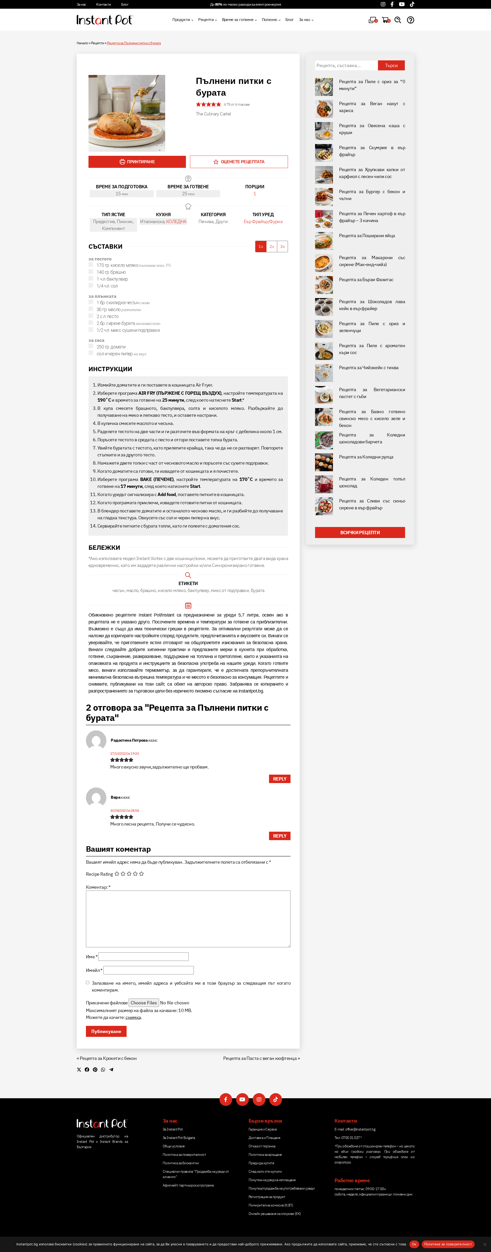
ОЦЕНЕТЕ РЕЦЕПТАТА (242, 161)
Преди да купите (261, 1163)
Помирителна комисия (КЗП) (271, 1205)
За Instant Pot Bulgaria (179, 1137)
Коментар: (98, 887)
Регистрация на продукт (267, 1196)
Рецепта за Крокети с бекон (108, 1058)
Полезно (269, 19)
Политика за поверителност (184, 1154)
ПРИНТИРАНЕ (140, 161)
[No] (484, 1244)
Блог (125, 4)
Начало (82, 43)
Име (91, 957)
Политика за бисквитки (181, 1163)
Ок (414, 1244)
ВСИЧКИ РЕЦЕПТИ (360, 532)
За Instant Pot (173, 1129)
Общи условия (174, 1146)
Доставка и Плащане (264, 1137)
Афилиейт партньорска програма (188, 1185)
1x (261, 246)
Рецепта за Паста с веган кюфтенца (260, 1058)
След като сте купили (265, 1171)
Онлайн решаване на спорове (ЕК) (275, 1213)
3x (282, 246)
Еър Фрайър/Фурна (263, 221)
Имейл (94, 970)
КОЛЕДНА (176, 221)
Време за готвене (237, 19)
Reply (279, 779)
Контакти (103, 4)
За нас (81, 4)
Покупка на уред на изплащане (272, 1180)
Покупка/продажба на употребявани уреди (282, 1188)
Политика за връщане (265, 1154)
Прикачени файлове (107, 1003)
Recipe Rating (99, 874)
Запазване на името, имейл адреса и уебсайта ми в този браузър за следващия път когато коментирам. (191, 986)
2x (272, 246)
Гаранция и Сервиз (263, 1129)
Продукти (181, 19)
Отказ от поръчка (262, 1146)
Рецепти (206, 19)
